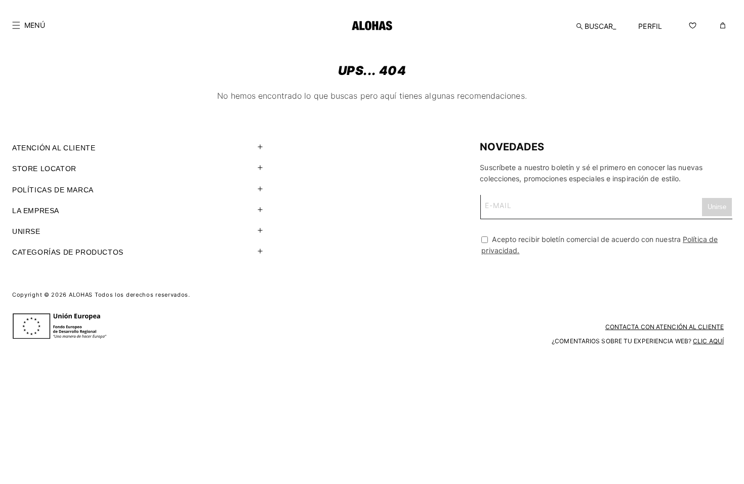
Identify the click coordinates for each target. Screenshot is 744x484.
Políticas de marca (53, 190)
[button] (28, 25)
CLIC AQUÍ (708, 341)
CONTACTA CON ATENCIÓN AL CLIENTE (664, 327)
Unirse (26, 231)
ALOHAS (81, 294)
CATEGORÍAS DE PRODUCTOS (67, 252)
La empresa (35, 211)
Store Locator (44, 169)
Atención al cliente (53, 148)
